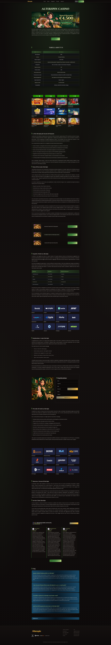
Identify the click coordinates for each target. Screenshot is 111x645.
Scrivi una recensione (74, 523)
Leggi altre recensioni (55, 560)
